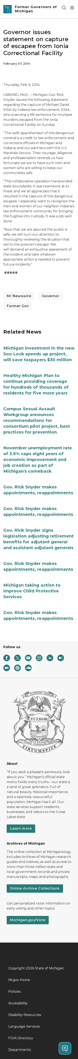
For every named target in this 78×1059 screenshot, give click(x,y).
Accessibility (18, 1003)
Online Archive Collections (35, 888)
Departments (19, 1050)
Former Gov (18, 306)
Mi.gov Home (19, 980)
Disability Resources (24, 1015)
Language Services (24, 1026)
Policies (14, 992)
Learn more (21, 828)
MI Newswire (19, 296)
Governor (50, 296)
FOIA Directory (20, 1038)
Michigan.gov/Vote (27, 920)
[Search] (63, 7)
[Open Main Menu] (72, 7)
